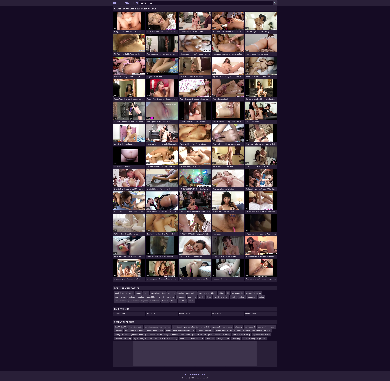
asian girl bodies (223, 338)
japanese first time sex (266, 327)
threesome (181, 297)
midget (221, 293)
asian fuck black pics (224, 331)
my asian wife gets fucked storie (185, 327)
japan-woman (133, 301)
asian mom (210, 338)
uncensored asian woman (135, 331)
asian (131, 293)
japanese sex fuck (199, 334)
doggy (209, 297)
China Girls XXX (119, 313)
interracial (161, 297)
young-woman (120, 301)
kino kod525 (205, 327)
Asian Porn (150, 313)
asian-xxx (170, 297)
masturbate (155, 293)
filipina (213, 293)
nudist (261, 297)
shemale (164, 301)
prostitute (182, 301)
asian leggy (236, 338)
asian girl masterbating (168, 338)
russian (234, 297)
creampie (224, 297)
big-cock (144, 301)
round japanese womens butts (191, 338)
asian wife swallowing (123, 338)
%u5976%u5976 (121, 327)
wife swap (238, 327)
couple (138, 293)
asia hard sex (165, 327)
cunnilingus (154, 301)
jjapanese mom (137, 334)
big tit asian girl (140, 338)
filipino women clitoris (261, 334)
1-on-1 (146, 293)
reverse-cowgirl (121, 297)
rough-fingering (121, 293)
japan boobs (150, 334)
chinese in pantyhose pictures (254, 338)
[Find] (275, 3)
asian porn (216, 313)
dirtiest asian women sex (261, 331)
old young (118, 331)
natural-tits (150, 297)
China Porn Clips (251, 313)
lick (228, 293)
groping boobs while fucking (219, 334)
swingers (171, 293)
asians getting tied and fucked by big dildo (173, 334)
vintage (132, 297)
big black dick (250, 327)
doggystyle (252, 297)
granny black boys (122, 334)
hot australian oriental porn (183, 331)
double (191, 301)
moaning (257, 293)
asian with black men (155, 331)
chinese (173, 301)
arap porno (152, 338)
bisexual (249, 293)
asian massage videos (205, 331)
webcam (242, 297)
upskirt (201, 297)
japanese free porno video (222, 327)
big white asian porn (242, 331)
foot (164, 293)
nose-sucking (191, 293)
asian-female (204, 293)
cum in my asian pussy (241, 334)
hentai (216, 297)
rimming (140, 297)
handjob (180, 293)
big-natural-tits (237, 293)
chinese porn (184, 313)
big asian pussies (151, 327)
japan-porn (192, 297)
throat (168, 331)
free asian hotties (135, 327)
